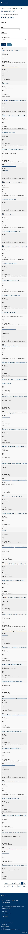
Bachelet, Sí (4, 530)
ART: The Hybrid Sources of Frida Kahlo (11, 295)
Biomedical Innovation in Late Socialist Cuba (12, 681)
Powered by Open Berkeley (6, 922)
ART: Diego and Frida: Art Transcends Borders (12, 182)
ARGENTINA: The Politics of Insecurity (10, 50)
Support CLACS (15, 900)
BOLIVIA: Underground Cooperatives (10, 781)
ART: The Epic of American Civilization (10, 280)
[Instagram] (10, 898)
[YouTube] (7, 898)
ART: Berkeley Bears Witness (8, 132)
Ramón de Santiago (6, 383)
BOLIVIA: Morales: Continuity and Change (11, 748)
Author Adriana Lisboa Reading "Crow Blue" (12, 496)
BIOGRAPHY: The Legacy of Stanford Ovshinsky (13, 664)
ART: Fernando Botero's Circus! (9, 199)
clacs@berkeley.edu (6, 914)
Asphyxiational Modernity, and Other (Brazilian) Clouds (14, 396)
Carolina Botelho (5, 853)
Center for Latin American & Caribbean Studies (11, 9)
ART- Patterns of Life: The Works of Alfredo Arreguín (14, 100)
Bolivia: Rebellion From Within (8, 765)
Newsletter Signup (6, 902)
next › (20, 886)
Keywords (3, 22)
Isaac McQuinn (5, 635)
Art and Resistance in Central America (10, 67)
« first (7, 884)
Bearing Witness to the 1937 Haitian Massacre (13, 580)
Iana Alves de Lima (6, 417)
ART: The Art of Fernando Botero (9, 263)
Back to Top (24, 932)
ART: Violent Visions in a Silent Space (10, 345)
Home (2, 14)
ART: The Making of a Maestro (9, 312)
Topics (2, 32)
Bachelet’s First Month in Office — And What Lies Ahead (15, 513)
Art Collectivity (5, 83)
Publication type (5, 37)
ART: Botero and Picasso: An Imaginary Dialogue (13, 149)
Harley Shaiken (5, 120)
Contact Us (8, 900)
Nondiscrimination (5, 926)
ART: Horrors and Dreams (8, 214)
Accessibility (4, 924)
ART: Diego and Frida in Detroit (9, 166)
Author (3, 27)
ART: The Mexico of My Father (9, 329)
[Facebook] (2, 898)
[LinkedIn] (4, 898)
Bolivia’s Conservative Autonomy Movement (12, 731)
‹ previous (12, 884)
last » (24, 886)
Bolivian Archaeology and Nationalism (10, 798)
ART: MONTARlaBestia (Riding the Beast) (11, 231)
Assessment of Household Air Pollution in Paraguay (14, 446)
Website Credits (5, 916)
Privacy (3, 928)
